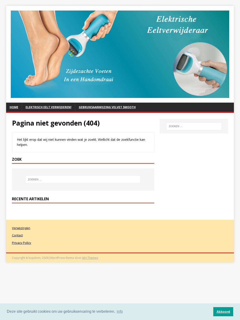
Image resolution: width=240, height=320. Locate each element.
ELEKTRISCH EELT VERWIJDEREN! (48, 107)
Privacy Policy (21, 243)
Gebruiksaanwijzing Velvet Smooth (107, 107)
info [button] (120, 311)
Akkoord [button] (223, 311)
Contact (17, 235)
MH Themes (90, 258)
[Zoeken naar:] (83, 179)
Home (14, 107)
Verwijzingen (21, 228)
